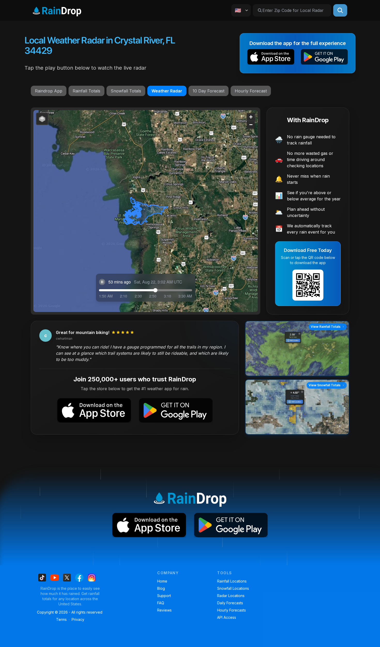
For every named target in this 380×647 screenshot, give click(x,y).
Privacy (78, 619)
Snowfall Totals (126, 90)
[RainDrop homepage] (57, 10)
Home (162, 581)
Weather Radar (166, 90)
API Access (226, 617)
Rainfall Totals (86, 90)
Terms (61, 619)
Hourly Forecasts (231, 610)
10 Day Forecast (208, 90)
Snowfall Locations (233, 588)
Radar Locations (231, 595)
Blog (161, 588)
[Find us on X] (67, 577)
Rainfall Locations (232, 581)
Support (164, 595)
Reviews (164, 610)
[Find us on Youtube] (54, 577)
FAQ (160, 603)
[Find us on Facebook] (79, 577)
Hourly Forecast (251, 90)
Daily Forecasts (230, 603)
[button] (270, 58)
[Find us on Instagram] (92, 577)
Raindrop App (48, 90)
